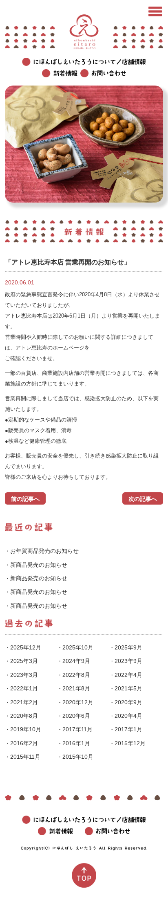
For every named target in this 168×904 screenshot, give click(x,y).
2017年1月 (128, 729)
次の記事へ (142, 499)
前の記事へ (25, 499)
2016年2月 (24, 743)
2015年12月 (130, 743)
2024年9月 (76, 661)
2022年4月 (128, 675)
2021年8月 (76, 688)
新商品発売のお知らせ (38, 564)
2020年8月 (24, 715)
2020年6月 (76, 715)
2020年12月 (77, 702)
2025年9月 (128, 647)
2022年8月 (76, 675)
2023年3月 (24, 675)
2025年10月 (77, 647)
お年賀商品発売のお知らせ (44, 551)
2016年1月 (76, 743)
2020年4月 (128, 715)
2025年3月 (24, 661)
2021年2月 (24, 702)
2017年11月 (77, 729)
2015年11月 (25, 756)
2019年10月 (25, 729)
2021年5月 (128, 688)
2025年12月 (25, 647)
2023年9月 (128, 661)
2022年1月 (24, 688)
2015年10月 (77, 756)
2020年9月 (128, 702)
